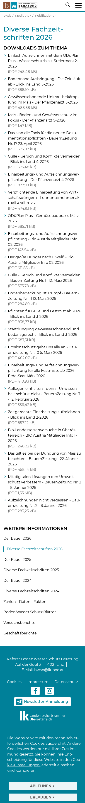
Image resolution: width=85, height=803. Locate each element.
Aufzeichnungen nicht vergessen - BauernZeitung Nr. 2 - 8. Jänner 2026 (44, 505)
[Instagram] (49, 690)
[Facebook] (35, 690)
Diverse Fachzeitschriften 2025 (31, 570)
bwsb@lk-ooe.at (49, 670)
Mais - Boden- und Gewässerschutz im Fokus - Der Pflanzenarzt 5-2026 (43, 120)
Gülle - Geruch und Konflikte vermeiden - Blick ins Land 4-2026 (44, 161)
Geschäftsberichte (20, 633)
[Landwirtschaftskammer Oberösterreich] (42, 715)
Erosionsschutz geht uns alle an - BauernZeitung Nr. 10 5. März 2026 (42, 352)
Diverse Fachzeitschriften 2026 (35, 549)
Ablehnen (40, 786)
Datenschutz (66, 682)
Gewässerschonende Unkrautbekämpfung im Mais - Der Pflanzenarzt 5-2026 (43, 102)
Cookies (14, 682)
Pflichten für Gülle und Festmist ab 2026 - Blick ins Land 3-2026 (44, 316)
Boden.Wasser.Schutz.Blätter (29, 612)
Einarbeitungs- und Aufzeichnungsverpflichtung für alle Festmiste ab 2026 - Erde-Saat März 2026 (43, 373)
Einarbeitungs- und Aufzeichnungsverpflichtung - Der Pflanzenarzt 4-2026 (43, 179)
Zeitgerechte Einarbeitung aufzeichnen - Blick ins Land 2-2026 (44, 417)
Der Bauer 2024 (17, 580)
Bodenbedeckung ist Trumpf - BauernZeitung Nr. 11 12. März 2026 (43, 298)
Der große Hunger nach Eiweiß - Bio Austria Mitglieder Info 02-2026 (40, 262)
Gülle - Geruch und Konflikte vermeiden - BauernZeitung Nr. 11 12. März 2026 (44, 280)
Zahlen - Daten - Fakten (24, 602)
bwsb (7, 15)
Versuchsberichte (19, 622)
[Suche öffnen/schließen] (69, 5)
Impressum (38, 682)
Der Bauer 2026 (17, 538)
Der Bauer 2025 (17, 559)
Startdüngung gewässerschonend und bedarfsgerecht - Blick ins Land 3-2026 (43, 334)
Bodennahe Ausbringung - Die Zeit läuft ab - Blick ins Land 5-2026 (44, 84)
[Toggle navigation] (78, 5)
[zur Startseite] (20, 5)
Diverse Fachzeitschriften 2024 (31, 591)
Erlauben (40, 797)
